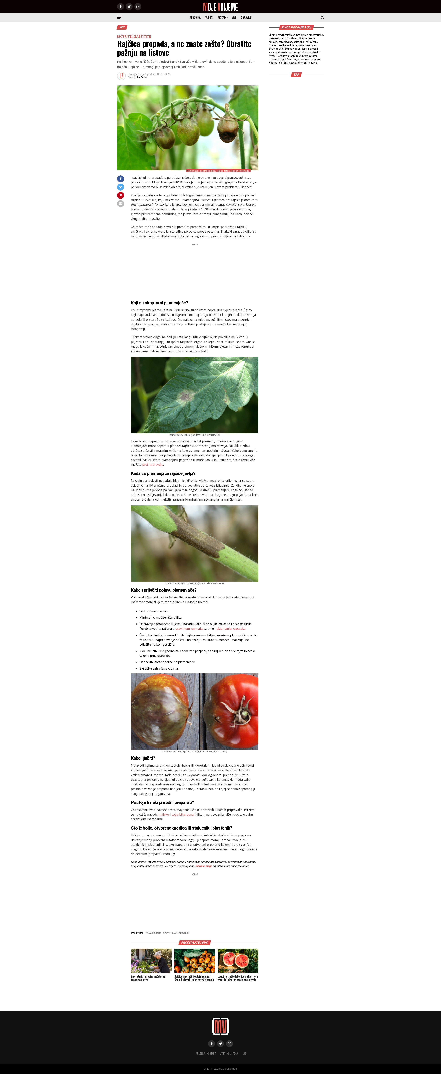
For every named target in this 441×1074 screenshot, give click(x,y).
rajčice (184, 933)
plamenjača (154, 933)
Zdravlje (246, 18)
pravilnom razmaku (189, 628)
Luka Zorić (140, 77)
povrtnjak (170, 933)
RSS (244, 1053)
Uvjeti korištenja (229, 1053)
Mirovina (195, 18)
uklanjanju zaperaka (231, 628)
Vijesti (209, 18)
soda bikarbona (183, 814)
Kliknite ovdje (203, 866)
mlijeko (163, 814)
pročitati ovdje (152, 464)
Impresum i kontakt (205, 1053)
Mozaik (222, 18)
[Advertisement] (194, 271)
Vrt (234, 18)
